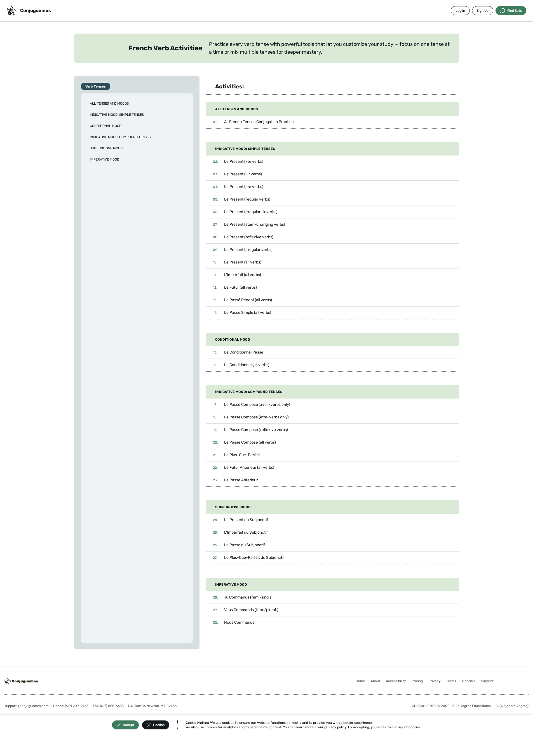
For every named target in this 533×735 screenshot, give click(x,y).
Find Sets (514, 11)
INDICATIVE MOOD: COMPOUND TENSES (120, 137)
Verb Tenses (95, 86)
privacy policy (335, 727)
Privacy (434, 681)
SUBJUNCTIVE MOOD (106, 148)
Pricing (417, 681)
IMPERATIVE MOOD (104, 159)
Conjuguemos (35, 10)
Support (487, 681)
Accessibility (396, 681)
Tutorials (468, 681)
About (375, 681)
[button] (332, 122)
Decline (159, 725)
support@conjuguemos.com (26, 706)
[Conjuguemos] (12, 11)
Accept (128, 725)
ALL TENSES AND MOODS (109, 103)
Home (360, 681)
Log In (460, 11)
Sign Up (483, 11)
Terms (451, 681)
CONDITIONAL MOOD (105, 126)
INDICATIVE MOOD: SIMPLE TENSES (117, 115)
